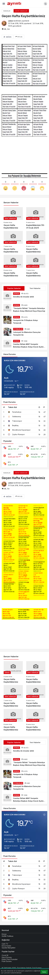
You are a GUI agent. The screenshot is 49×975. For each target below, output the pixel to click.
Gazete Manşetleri (8, 948)
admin (10, 21)
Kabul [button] (44, 972)
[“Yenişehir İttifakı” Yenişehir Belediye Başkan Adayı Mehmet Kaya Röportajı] (24, 308)
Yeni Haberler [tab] (35, 288)
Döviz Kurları (6, 946)
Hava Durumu (7, 957)
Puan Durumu (7, 961)
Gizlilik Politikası (7, 936)
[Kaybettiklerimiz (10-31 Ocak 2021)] (35, 218)
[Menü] (4, 4)
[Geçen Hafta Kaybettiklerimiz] (13, 218)
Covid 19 (5, 955)
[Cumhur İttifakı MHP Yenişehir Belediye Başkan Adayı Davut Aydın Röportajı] (24, 344)
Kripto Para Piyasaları (10, 959)
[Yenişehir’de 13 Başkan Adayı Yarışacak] (24, 320)
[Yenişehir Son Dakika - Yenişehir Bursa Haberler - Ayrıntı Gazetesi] (14, 3)
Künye (4, 934)
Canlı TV (5, 944)
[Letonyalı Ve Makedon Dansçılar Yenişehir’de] (24, 332)
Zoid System (36, 968)
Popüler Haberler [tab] (14, 288)
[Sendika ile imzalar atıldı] (24, 296)
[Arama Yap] (45, 4)
